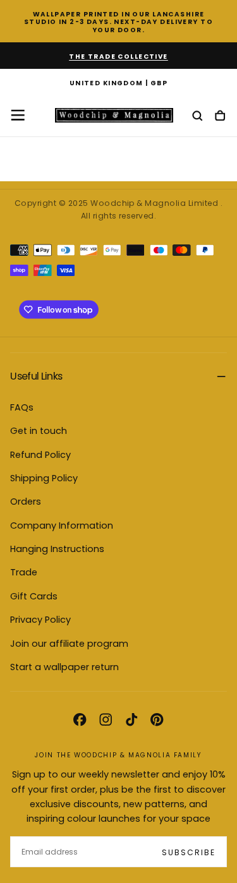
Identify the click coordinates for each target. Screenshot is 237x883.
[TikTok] (131, 719)
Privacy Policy (40, 619)
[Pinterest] (156, 719)
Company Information (61, 525)
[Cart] (220, 116)
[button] (118, 83)
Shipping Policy (44, 478)
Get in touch (38, 430)
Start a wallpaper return (64, 667)
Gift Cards (34, 596)
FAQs (21, 407)
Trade (23, 572)
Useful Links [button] (36, 376)
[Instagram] (105, 719)
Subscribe (189, 852)
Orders (25, 501)
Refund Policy (40, 454)
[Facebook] (79, 719)
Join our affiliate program (69, 643)
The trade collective (118, 56)
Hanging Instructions (57, 549)
